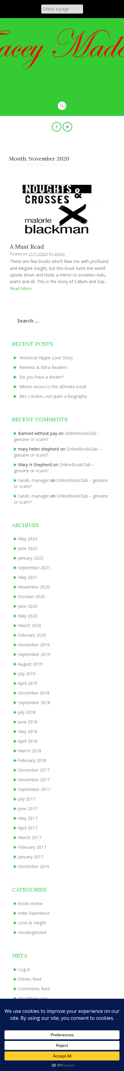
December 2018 (33, 693)
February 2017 (32, 847)
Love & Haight (32, 923)
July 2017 (27, 799)
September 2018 (34, 702)
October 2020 (31, 596)
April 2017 (27, 828)
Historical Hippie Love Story (46, 358)
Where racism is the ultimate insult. (53, 386)
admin (59, 254)
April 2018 (27, 741)
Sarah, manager (33, 480)
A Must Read (27, 246)
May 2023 (27, 539)
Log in (24, 969)
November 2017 (34, 779)
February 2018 (32, 760)
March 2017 (29, 837)
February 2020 (32, 635)
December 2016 (33, 866)
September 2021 (34, 567)
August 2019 (30, 664)
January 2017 (30, 857)
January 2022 (30, 558)
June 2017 (27, 808)
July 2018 (27, 712)
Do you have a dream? (41, 377)
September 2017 (34, 789)
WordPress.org (32, 998)
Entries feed (29, 979)
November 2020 (34, 587)
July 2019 (27, 673)
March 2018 (29, 751)
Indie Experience (34, 913)
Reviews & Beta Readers (43, 367)
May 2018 (27, 731)
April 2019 (27, 683)
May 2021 (27, 577)
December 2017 (33, 770)
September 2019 (34, 654)
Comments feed (34, 988)
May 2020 (27, 616)
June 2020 (27, 606)
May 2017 (27, 818)
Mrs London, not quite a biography (53, 396)
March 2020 (29, 625)
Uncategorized (32, 932)
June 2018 (27, 722)
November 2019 (34, 645)
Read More (21, 288)
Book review (30, 903)
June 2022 (27, 548)
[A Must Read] (59, 208)
